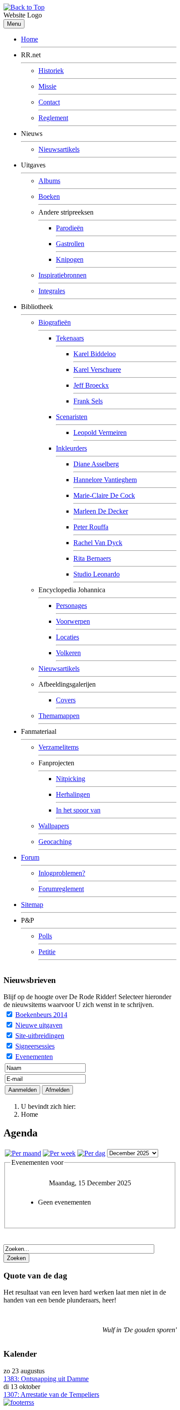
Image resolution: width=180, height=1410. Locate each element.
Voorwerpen (73, 621)
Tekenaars (70, 338)
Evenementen (34, 1056)
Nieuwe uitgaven (38, 1025)
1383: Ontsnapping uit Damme (46, 1378)
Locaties (67, 637)
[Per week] (59, 1153)
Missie (47, 86)
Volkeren (68, 652)
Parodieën (69, 228)
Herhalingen (73, 794)
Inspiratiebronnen (62, 275)
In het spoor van (78, 810)
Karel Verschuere (97, 369)
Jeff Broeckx (91, 385)
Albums (49, 180)
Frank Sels (88, 401)
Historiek (51, 70)
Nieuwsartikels (59, 149)
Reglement (53, 118)
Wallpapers (53, 826)
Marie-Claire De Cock (104, 495)
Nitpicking (70, 778)
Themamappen (59, 715)
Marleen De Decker (100, 511)
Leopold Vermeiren (100, 432)
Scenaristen (71, 416)
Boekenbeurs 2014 (41, 1014)
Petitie (46, 951)
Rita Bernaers (92, 558)
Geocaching (55, 841)
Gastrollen (70, 243)
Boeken (49, 196)
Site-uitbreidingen (39, 1035)
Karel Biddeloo (94, 354)
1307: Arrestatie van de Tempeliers (51, 1394)
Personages (71, 605)
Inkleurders (71, 448)
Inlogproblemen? (61, 873)
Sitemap (32, 904)
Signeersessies (35, 1046)
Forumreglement (61, 889)
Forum (30, 857)
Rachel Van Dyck (97, 542)
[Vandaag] (91, 1153)
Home (29, 39)
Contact (49, 102)
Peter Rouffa (90, 527)
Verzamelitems (58, 747)
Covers (66, 700)
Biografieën (54, 322)
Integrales (51, 291)
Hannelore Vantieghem (105, 479)
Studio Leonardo (96, 574)
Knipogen (69, 259)
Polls (45, 936)
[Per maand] (23, 1153)
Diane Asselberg (96, 464)
